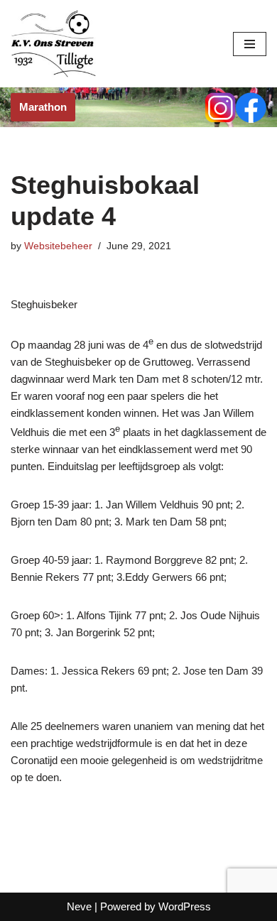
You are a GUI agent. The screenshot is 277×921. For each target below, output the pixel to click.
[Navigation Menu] (249, 44)
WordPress (184, 906)
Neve (79, 906)
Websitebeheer (58, 246)
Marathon (43, 107)
